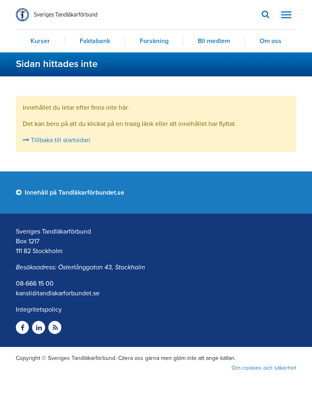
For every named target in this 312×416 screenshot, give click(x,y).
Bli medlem (214, 41)
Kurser (40, 41)
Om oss (271, 41)
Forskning (154, 41)
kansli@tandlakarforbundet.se (58, 293)
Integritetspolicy (39, 310)
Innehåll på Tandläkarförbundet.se (73, 192)
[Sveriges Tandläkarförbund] (56, 15)
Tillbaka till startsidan (59, 140)
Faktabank (95, 41)
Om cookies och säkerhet (264, 367)
